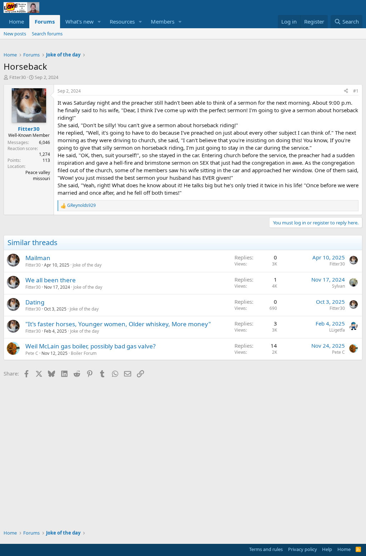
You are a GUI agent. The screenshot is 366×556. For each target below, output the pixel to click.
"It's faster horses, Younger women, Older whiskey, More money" (118, 324)
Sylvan (338, 286)
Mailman (37, 258)
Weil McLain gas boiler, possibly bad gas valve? (90, 346)
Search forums (47, 33)
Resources (122, 21)
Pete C (31, 353)
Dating (34, 302)
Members (162, 21)
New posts (15, 33)
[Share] (346, 91)
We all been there (50, 280)
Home (16, 21)
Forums (45, 21)
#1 (355, 91)
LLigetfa (337, 330)
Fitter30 (17, 77)
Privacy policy (302, 549)
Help (327, 549)
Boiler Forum (84, 353)
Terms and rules (266, 549)
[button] (99, 21)
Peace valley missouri (37, 175)
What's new (79, 21)
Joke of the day (87, 265)
